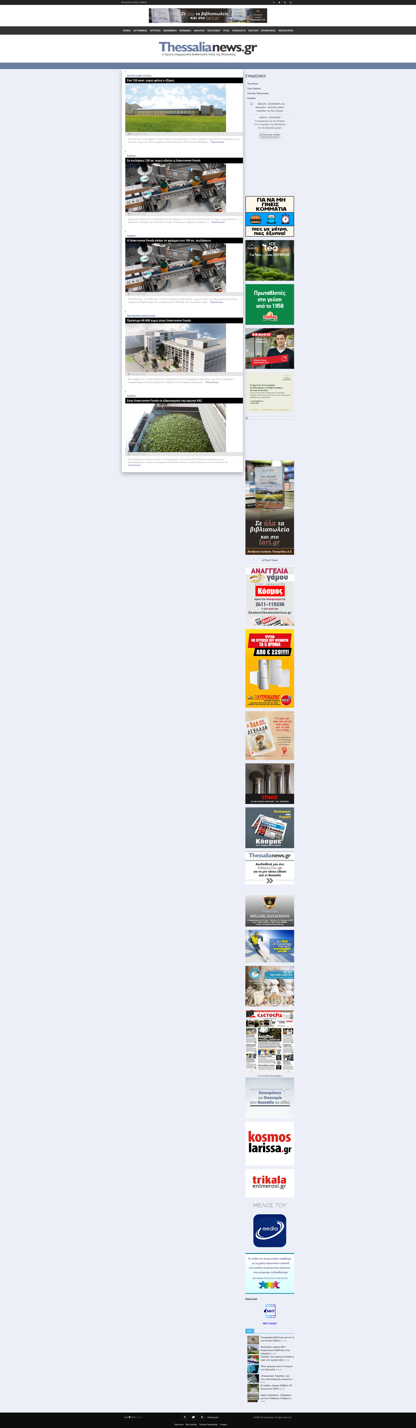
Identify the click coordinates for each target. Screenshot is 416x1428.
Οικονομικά (170, 30)
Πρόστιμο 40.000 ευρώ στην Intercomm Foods (159, 320)
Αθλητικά (199, 30)
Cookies (251, 98)
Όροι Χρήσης (254, 88)
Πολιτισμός (213, 30)
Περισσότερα (217, 142)
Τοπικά (127, 30)
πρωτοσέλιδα (265, 1076)
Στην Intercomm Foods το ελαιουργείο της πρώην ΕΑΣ (164, 400)
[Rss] (202, 1417)
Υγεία (226, 30)
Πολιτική (253, 30)
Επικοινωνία (213, 1417)
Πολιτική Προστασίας (258, 93)
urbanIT (139, 1417)
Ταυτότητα (252, 83)
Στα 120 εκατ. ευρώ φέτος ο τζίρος (150, 80)
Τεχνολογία (239, 30)
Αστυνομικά (140, 30)
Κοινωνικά (185, 30)
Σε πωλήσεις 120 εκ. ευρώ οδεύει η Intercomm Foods (163, 160)
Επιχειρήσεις (268, 30)
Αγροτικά (155, 30)
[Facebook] (185, 1417)
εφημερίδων (277, 1076)
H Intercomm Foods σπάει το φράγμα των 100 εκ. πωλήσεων (169, 240)
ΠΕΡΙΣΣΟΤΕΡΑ (285, 30)
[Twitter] (193, 1417)
